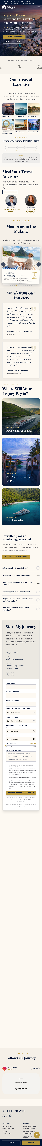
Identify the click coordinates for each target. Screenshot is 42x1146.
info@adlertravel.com (14, 659)
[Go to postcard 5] (18, 285)
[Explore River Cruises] (34, 109)
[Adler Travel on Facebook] (7, 674)
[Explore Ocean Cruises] (21, 109)
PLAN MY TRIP (31, 1142)
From (7, 727)
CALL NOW (11, 1142)
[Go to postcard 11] (29, 285)
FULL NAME (11, 683)
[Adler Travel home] (9, 7)
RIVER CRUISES (29, 1129)
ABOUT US (6, 1134)
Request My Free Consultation (21, 793)
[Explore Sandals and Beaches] (34, 124)
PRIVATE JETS (28, 1134)
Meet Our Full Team (10, 192)
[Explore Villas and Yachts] (21, 124)
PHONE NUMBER (12, 701)
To (6, 735)
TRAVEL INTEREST (13, 717)
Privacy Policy (27, 804)
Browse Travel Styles (13, 41)
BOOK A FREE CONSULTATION (16, 557)
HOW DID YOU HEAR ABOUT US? (19, 709)
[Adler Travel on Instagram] (12, 674)
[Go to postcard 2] (12, 285)
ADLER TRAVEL (14, 1110)
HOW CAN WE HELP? (14, 750)
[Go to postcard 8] (23, 285)
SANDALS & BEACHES (28, 1137)
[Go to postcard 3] (14, 285)
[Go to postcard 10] (27, 285)
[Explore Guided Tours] (8, 109)
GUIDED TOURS (29, 1131)
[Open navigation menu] (39, 7)
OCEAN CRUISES (29, 1126)
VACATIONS (7, 1126)
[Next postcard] (38, 264)
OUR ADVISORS (8, 1129)
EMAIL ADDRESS (13, 692)
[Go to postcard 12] (31, 285)
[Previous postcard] (3, 264)
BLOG (4, 1131)
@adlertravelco (12, 1069)
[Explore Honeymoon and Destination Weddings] (8, 124)
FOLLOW (35, 1068)
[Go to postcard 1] (10, 285)
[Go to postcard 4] (16, 285)
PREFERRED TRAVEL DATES (16, 726)
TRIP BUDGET (11, 744)
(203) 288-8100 (12, 652)
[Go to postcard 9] (25, 285)
